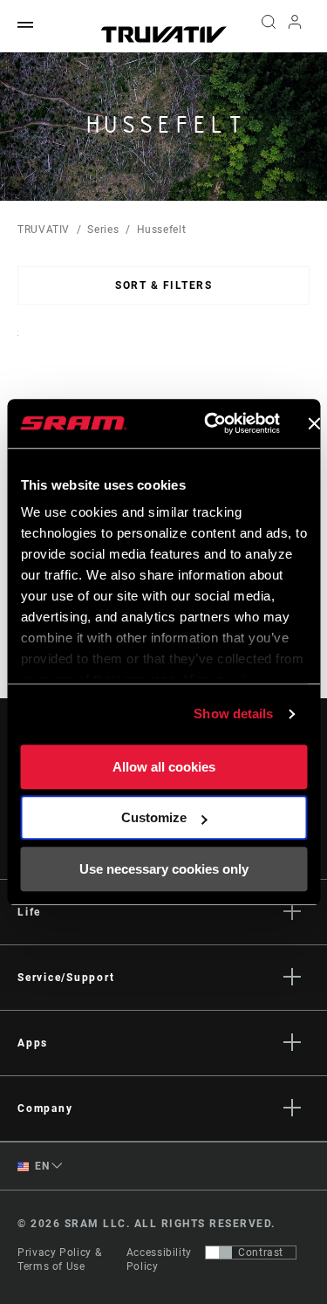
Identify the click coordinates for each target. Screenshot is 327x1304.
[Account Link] (295, 26)
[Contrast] (219, 1252)
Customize (154, 817)
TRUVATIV (43, 229)
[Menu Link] (25, 25)
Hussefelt (162, 229)
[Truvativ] (164, 34)
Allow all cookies (163, 766)
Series (103, 229)
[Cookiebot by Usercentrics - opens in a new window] (210, 423)
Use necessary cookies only (164, 868)
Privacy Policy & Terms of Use (59, 1259)
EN (41, 1166)
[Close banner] (314, 423)
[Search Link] (268, 26)
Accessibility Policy (159, 1259)
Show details (233, 713)
